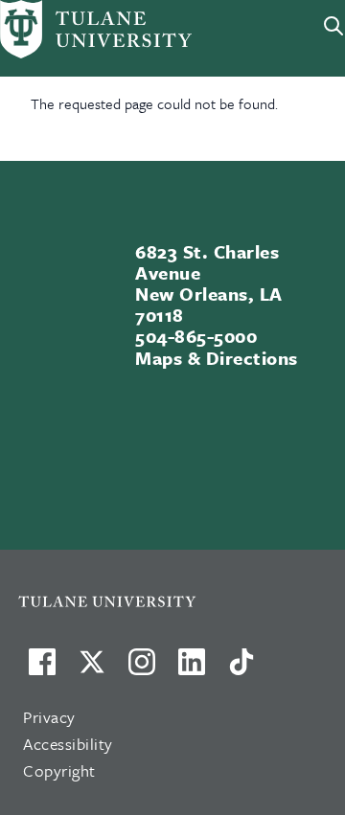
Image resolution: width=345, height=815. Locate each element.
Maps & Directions (216, 358)
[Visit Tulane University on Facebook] (42, 669)
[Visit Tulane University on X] (92, 669)
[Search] (333, 25)
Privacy (49, 717)
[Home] (69, 29)
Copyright (59, 770)
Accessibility (68, 744)
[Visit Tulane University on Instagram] (142, 669)
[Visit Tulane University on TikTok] (241, 669)
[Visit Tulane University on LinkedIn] (191, 669)
